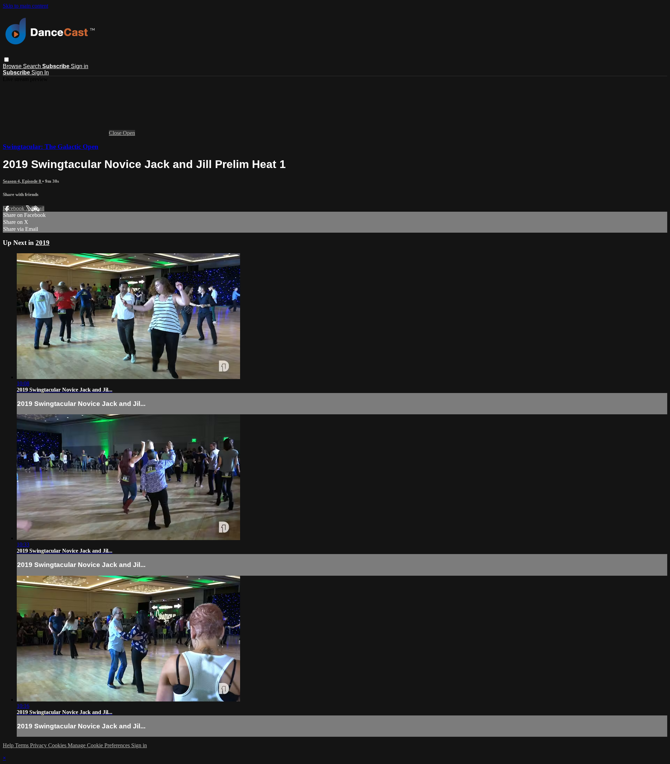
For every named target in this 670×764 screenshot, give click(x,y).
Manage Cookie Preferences (99, 745)
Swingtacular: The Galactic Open (50, 146)
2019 (43, 242)
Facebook (14, 208)
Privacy (39, 745)
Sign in (79, 66)
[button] (6, 59)
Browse (13, 66)
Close (116, 133)
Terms (22, 745)
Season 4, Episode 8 (22, 181)
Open (129, 133)
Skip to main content (25, 6)
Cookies (58, 745)
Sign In (40, 72)
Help (9, 745)
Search (32, 66)
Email (37, 208)
